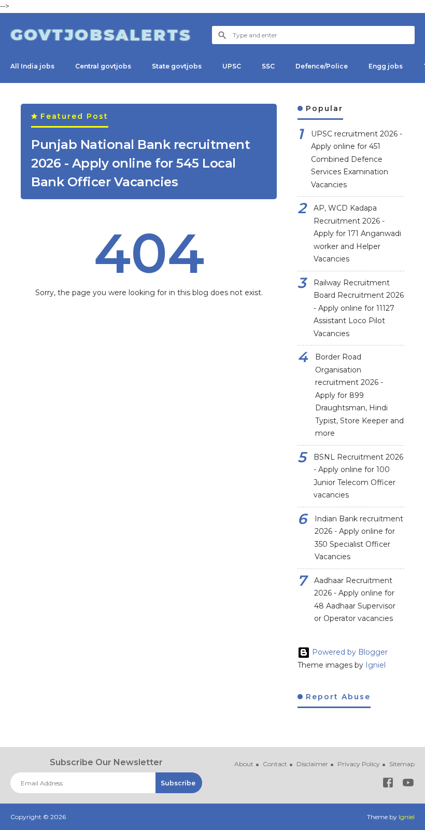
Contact (275, 764)
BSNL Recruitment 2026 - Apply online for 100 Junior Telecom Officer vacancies (358, 476)
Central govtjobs (103, 66)
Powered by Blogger (349, 652)
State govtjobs (177, 66)
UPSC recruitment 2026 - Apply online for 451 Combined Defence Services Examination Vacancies (356, 159)
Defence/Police (321, 66)
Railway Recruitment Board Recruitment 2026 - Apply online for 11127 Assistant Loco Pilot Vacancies (359, 308)
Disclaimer (312, 764)
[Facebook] (387, 784)
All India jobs (32, 66)
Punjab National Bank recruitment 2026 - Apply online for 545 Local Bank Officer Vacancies (140, 163)
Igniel (375, 665)
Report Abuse (337, 696)
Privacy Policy (358, 764)
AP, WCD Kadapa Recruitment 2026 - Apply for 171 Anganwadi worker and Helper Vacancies (357, 233)
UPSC (231, 66)
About (243, 764)
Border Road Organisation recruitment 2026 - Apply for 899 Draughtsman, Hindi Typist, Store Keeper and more (359, 395)
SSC (268, 66)
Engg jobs (386, 66)
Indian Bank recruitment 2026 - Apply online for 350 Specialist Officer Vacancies (359, 538)
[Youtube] (408, 784)
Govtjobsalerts (100, 34)
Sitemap (402, 764)
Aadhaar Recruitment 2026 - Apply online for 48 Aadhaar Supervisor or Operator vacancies (354, 600)
